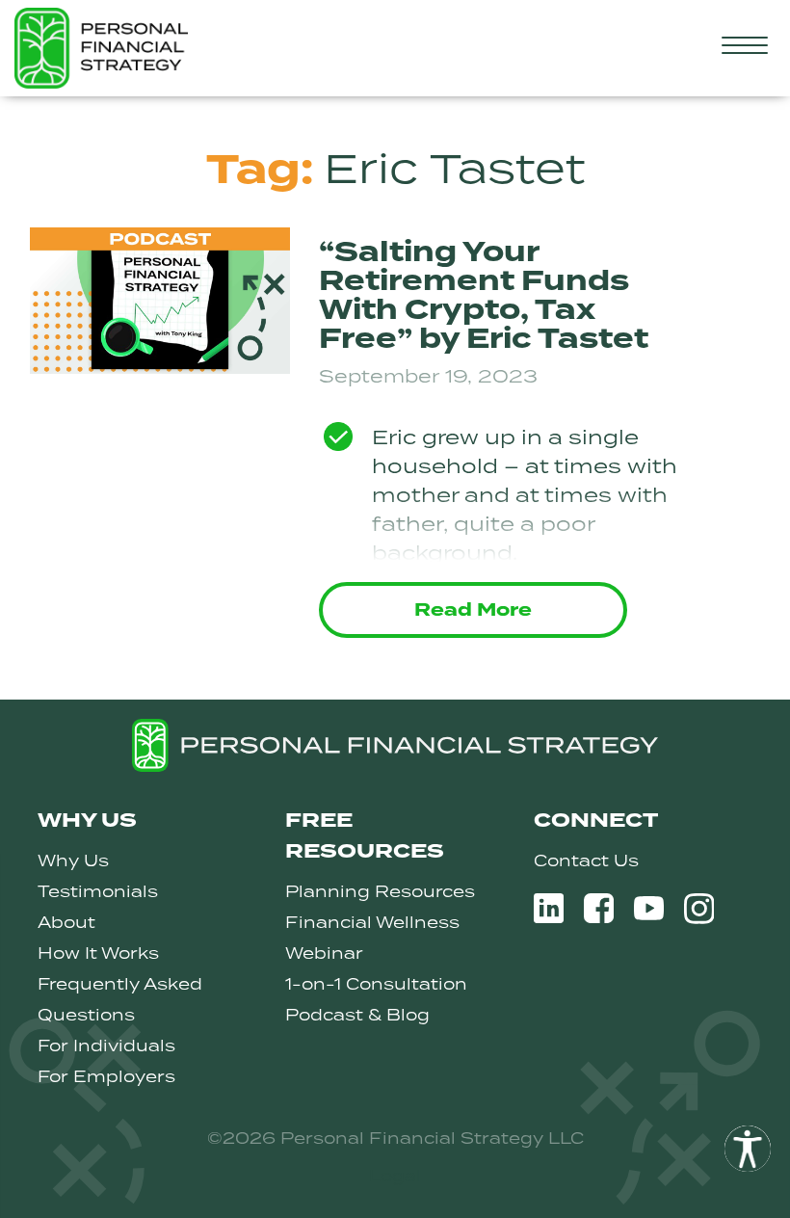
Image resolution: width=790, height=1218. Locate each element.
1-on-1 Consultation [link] (376, 983)
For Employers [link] (106, 1076)
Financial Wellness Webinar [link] (372, 938)
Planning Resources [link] (380, 891)
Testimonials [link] (98, 891)
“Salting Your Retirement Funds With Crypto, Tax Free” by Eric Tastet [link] (483, 295)
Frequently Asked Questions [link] (120, 999)
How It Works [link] (98, 953)
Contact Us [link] (586, 860)
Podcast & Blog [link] (357, 1014)
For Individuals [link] (106, 1045)
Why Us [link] (73, 860)
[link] (747, 1148)
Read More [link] (473, 609)
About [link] (66, 922)
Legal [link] (395, 1175)
